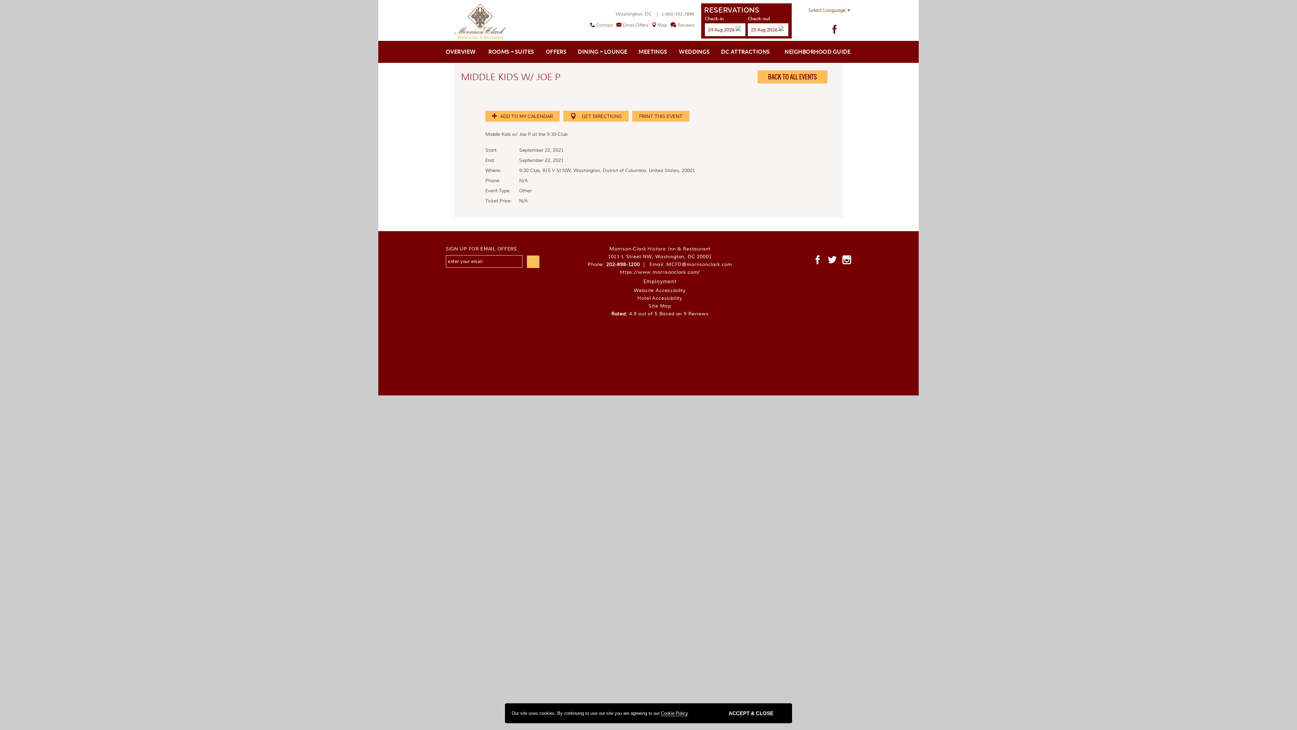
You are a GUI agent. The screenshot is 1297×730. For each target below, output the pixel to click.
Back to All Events (792, 76)
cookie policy (674, 713)
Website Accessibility (660, 291)
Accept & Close (751, 713)
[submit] (533, 262)
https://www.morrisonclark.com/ (660, 272)
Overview (461, 52)
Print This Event (661, 116)
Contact (604, 25)
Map (662, 25)
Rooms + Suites (511, 52)
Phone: (618, 265)
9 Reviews (696, 314)
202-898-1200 (623, 265)
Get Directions (602, 116)
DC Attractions (745, 52)
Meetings (653, 52)
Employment (660, 281)
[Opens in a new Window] (834, 29)
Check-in (714, 19)
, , (660, 257)
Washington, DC (637, 14)
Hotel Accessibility (659, 298)
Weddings (694, 52)
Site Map (659, 306)
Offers (556, 52)
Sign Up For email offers (481, 248)
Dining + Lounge (602, 52)
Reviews (686, 25)
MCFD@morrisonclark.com (699, 265)
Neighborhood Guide (817, 52)
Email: (691, 265)
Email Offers (635, 25)
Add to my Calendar (526, 116)
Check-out (759, 19)
